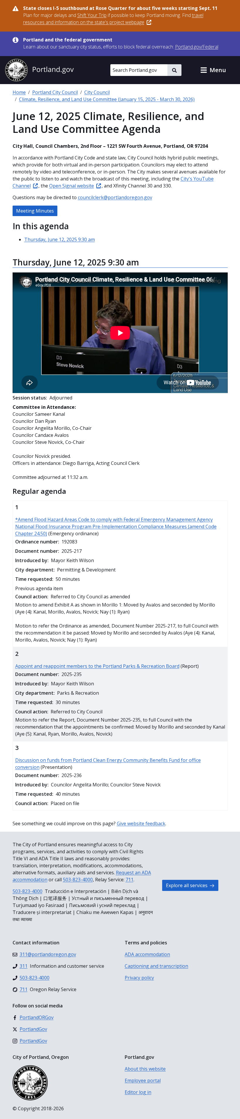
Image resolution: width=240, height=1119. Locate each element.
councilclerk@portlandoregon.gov (115, 197)
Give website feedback (141, 823)
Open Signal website (71, 186)
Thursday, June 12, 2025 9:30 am (59, 239)
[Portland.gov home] (39, 70)
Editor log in (138, 1092)
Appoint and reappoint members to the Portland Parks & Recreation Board (97, 666)
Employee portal (143, 1080)
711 (129, 879)
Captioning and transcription (156, 966)
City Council (97, 92)
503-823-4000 (78, 879)
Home (19, 92)
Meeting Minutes (35, 211)
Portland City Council (55, 92)
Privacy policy (139, 977)
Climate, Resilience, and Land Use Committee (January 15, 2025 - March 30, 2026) (107, 99)
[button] (213, 70)
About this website (145, 1069)
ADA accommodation (147, 954)
